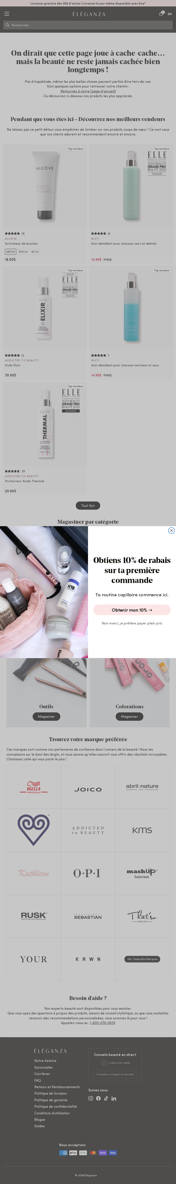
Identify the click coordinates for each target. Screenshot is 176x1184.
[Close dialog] (171, 530)
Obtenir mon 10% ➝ (132, 610)
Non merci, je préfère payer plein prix (132, 622)
